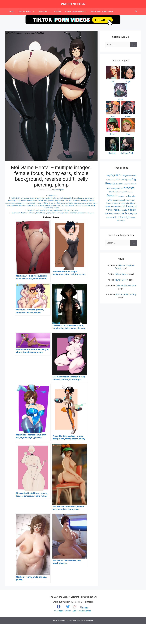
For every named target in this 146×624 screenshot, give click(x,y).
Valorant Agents (25, 11)
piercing (83, 203)
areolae (113, 180)
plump (89, 203)
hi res (126, 200)
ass (38, 198)
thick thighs (48, 208)
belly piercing (45, 198)
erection (130, 192)
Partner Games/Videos (74, 11)
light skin (114, 206)
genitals (121, 200)
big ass (127, 179)
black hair (127, 184)
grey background (61, 200)
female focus (32, 200)
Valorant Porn (73, 4)
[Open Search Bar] (136, 11)
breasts (81, 198)
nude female (115, 213)
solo (62, 205)
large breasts (119, 203)
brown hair (113, 192)
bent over (55, 198)
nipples (76, 203)
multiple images (22, 203)
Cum (125, 192)
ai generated (129, 175)
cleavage (11, 200)
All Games (43, 11)
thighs (56, 208)
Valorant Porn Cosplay (126, 294)
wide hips (121, 220)
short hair (109, 217)
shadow (41, 205)
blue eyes (114, 188)
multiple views (47, 203)
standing (87, 205)
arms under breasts (28, 198)
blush (120, 188)
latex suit (76, 200)
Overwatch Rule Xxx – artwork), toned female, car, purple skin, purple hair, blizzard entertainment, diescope (53, 213)
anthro (108, 180)
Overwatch (52, 195)
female (23, 200)
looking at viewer (87, 200)
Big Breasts (64, 198)
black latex (73, 198)
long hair (122, 206)
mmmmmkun (10, 203)
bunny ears (89, 198)
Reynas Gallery (121, 280)
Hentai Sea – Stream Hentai (102, 11)
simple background (52, 205)
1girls (13, 198)
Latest (11, 11)
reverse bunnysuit (19, 205)
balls (122, 180)
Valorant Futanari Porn (126, 286)
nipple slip (69, 203)
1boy (108, 175)
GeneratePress (87, 620)
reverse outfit (32, 205)
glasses (51, 200)
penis (124, 213)
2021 (18, 198)
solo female (69, 205)
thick (93, 205)
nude (108, 213)
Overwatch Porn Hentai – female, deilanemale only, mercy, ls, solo (52, 210)
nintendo (123, 210)
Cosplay (57, 11)
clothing (120, 192)
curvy (18, 200)
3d (120, 175)
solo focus (79, 205)
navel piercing (59, 203)
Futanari (115, 200)
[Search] (133, 44)
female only (42, 200)
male (116, 209)
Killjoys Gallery (121, 274)
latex (70, 200)
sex (135, 213)
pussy (130, 213)
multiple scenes (35, 203)
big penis (119, 184)
